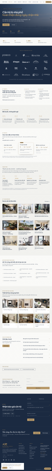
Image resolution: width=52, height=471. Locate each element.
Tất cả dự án (47, 201)
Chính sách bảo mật (38, 469)
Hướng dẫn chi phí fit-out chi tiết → (8, 140)
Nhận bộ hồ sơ (38, 388)
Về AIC (31, 450)
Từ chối (10, 467)
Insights (31, 456)
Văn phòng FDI (21, 445)
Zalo (12, 413)
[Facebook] (6, 460)
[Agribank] (6, 74)
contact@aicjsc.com (43, 454)
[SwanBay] (16, 74)
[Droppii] (16, 61)
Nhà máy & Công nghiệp (23, 453)
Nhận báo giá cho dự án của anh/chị (8, 99)
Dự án (30, 445)
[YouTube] (11, 460)
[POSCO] (6, 55)
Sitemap (44, 469)
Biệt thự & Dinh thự (22, 448)
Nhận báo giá (6, 24)
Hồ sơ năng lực (32, 455)
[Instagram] (9, 460)
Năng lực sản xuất (32, 451)
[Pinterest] (14, 460)
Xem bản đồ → (42, 456)
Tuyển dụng (31, 458)
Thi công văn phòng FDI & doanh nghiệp (28, 369)
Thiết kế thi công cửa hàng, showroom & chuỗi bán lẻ (11, 369)
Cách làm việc (32, 453)
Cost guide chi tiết (32, 448)
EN (40, 1)
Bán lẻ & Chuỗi (21, 450)
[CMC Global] (46, 55)
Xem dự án (13, 24)
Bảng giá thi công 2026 (33, 447)
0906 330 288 (6, 413)
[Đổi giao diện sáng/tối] (44, 2)
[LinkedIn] (3, 460)
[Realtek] (36, 55)
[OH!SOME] (46, 68)
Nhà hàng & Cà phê (22, 451)
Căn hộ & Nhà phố (21, 447)
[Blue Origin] (36, 61)
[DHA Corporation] (6, 61)
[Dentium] (26, 74)
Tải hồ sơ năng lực (45, 432)
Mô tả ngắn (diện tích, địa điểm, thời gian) (35, 407)
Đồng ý (5, 467)
